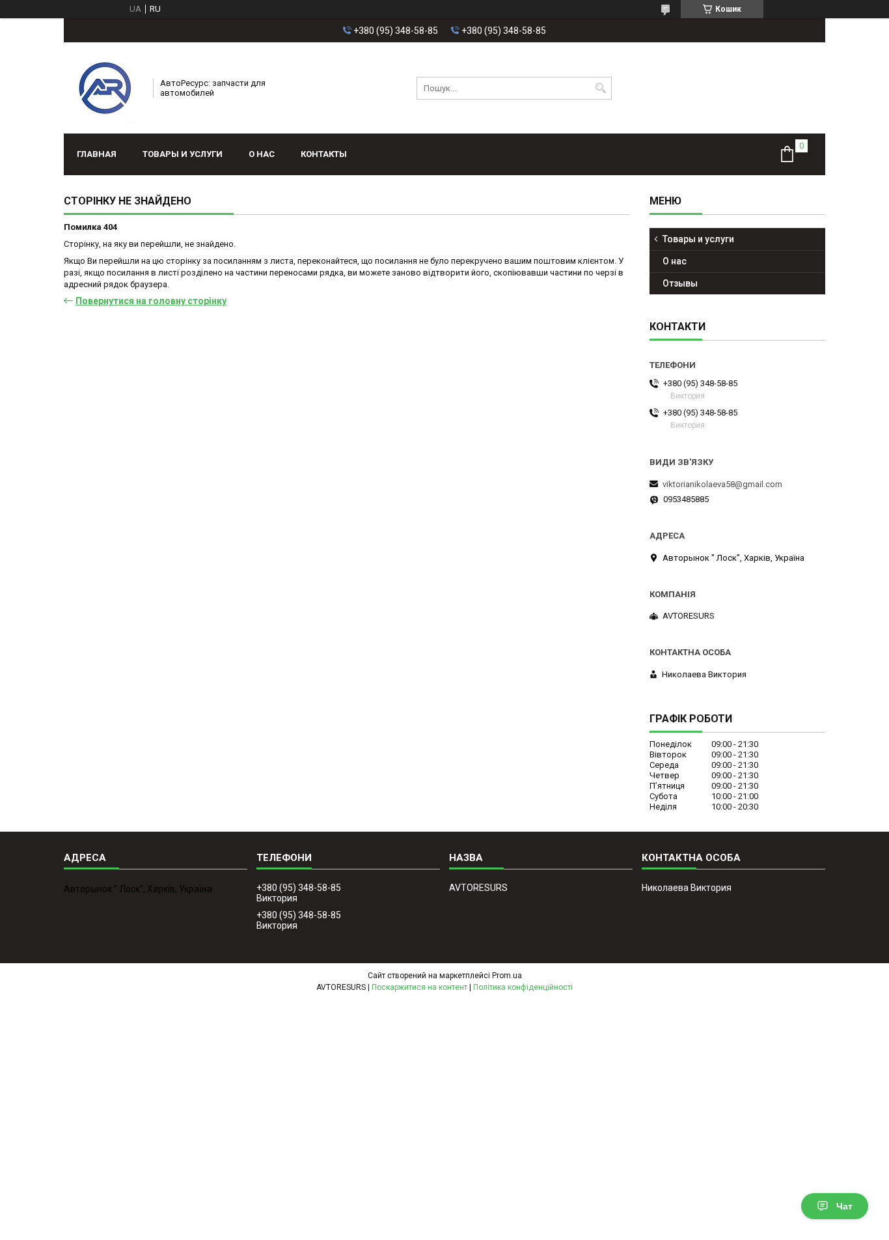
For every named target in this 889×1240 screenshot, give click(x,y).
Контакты (324, 154)
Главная (96, 154)
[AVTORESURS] (104, 88)
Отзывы (680, 283)
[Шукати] (600, 88)
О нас (262, 154)
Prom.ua (507, 975)
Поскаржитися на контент (419, 987)
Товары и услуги (183, 154)
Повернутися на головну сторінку (150, 301)
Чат (844, 1206)
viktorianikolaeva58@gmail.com (722, 484)
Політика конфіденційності (523, 987)
